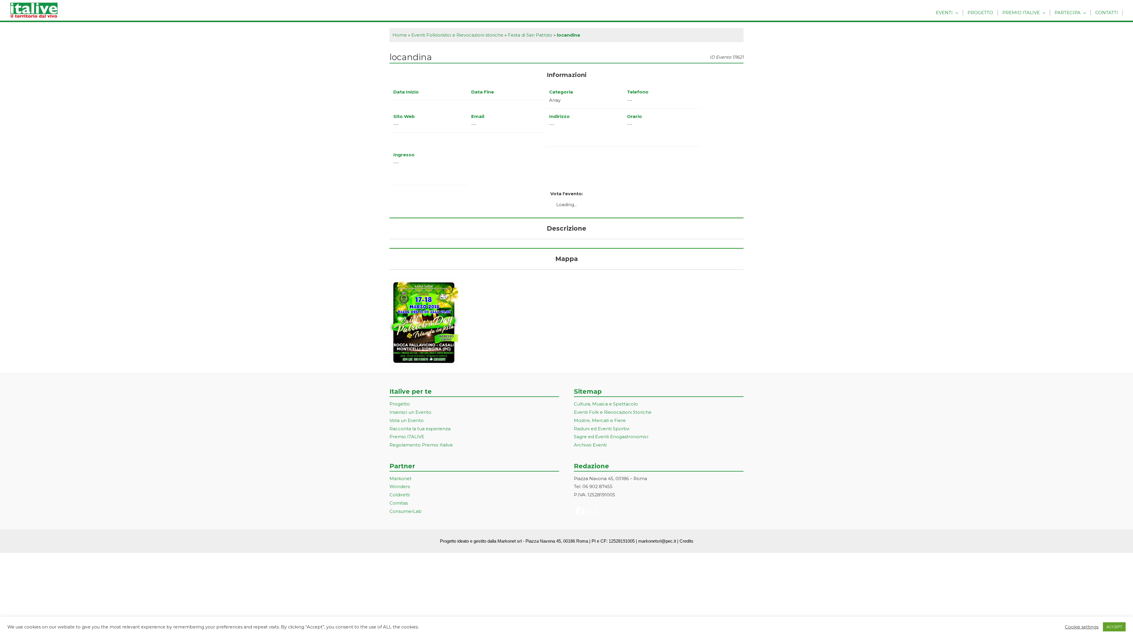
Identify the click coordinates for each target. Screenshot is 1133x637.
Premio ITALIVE (406, 436)
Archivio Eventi (590, 445)
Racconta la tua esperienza (420, 428)
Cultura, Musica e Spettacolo (606, 404)
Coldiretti (399, 495)
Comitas (398, 503)
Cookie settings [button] (1081, 627)
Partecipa (1067, 12)
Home (399, 35)
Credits (686, 541)
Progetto (980, 12)
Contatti (1106, 12)
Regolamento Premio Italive (421, 445)
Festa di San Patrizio (530, 35)
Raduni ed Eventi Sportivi (601, 428)
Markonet (400, 478)
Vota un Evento (406, 420)
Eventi (944, 12)
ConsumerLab (405, 511)
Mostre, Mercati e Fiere (600, 420)
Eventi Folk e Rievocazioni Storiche (612, 412)
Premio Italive (1021, 12)
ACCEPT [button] (1114, 626)
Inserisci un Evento (410, 412)
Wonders (399, 486)
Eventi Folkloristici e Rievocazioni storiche (457, 35)
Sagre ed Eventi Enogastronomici (611, 436)
